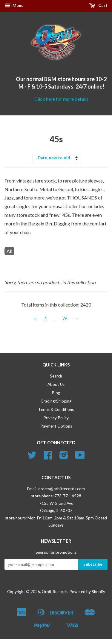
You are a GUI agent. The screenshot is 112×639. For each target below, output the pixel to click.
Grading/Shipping (56, 401)
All (9, 251)
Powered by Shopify (87, 591)
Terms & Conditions (56, 409)
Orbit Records (54, 591)
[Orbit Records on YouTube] (80, 457)
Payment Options (56, 426)
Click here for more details (61, 99)
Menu (18, 5)
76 (64, 318)
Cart (102, 5)
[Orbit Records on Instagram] (63, 457)
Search (56, 376)
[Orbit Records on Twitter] (31, 457)
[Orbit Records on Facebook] (47, 457)
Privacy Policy (56, 417)
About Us (56, 384)
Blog (56, 392)
